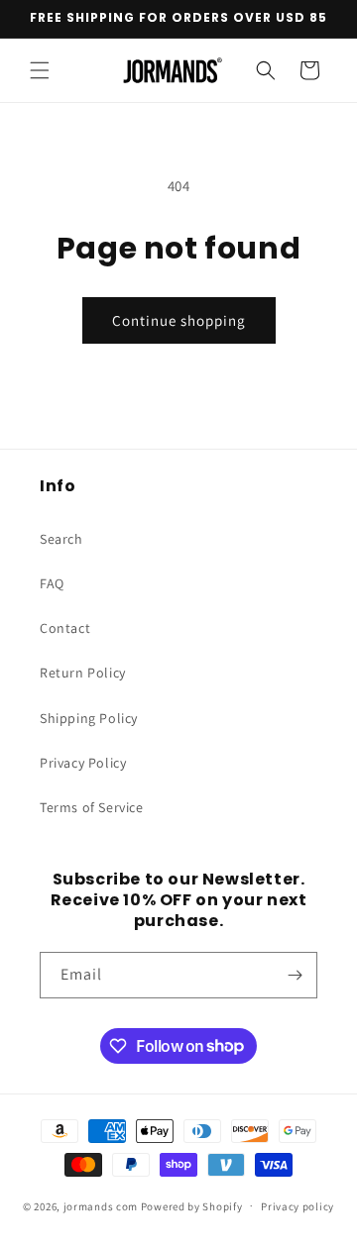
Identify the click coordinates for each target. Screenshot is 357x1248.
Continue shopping (179, 320)
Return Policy (83, 672)
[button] (39, 70)
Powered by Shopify (192, 1205)
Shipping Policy (89, 718)
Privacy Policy (83, 763)
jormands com (100, 1205)
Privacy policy (297, 1206)
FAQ (52, 583)
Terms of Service (92, 807)
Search (61, 539)
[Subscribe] (294, 975)
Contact (65, 628)
